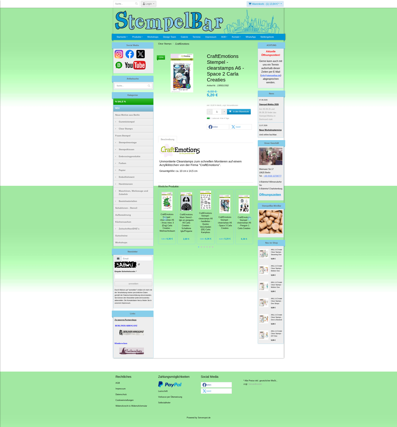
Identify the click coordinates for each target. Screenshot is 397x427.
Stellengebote (267, 37)
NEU (117, 108)
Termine (197, 37)
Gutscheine (121, 235)
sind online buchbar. (268, 134)
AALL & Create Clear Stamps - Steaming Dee (276, 252)
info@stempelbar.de (270, 75)
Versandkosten (232, 105)
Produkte (136, 37)
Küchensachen (123, 222)
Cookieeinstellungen (125, 400)
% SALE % (120, 101)
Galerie (184, 37)
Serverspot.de (204, 418)
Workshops (152, 37)
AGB (223, 37)
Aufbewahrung (123, 215)
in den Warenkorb (240, 112)
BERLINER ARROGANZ (126, 326)
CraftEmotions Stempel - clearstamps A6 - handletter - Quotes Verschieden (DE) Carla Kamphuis (206, 223)
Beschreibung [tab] (167, 139)
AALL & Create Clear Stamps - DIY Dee (276, 333)
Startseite (121, 37)
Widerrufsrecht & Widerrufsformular (131, 406)
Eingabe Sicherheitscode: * (126, 271)
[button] (218, 127)
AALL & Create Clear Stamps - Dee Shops (276, 301)
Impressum (210, 37)
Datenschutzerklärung (131, 295)
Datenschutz (121, 394)
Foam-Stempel (122, 135)
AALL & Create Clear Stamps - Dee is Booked (276, 317)
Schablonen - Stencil (126, 208)
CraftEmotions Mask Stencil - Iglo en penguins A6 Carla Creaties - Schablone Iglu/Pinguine (186, 223)
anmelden (133, 283)
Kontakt (235, 37)
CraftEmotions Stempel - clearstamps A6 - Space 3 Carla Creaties (225, 222)
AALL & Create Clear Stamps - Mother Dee (276, 268)
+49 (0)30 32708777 (272, 176)
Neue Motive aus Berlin (127, 115)
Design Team (169, 37)
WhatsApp (251, 37)
